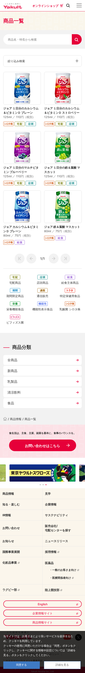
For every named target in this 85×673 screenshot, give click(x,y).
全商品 (12, 360)
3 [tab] (46, 485)
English (42, 604)
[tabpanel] (42, 473)
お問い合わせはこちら (42, 446)
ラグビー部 (9, 589)
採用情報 (51, 551)
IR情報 (6, 515)
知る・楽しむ (11, 504)
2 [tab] (43, 485)
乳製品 (12, 381)
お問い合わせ (11, 528)
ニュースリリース (56, 541)
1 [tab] (40, 485)
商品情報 (15, 419)
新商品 (12, 371)
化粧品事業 (9, 562)
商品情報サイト (42, 622)
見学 (48, 493)
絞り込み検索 (16, 61)
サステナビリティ (56, 515)
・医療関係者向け (60, 577)
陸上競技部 (52, 590)
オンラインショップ (45, 5)
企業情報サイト (42, 613)
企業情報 (51, 504)
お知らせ (8, 541)
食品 (10, 403)
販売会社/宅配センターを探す (58, 528)
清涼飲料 (14, 392)
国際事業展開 (11, 551)
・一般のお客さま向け (63, 570)
